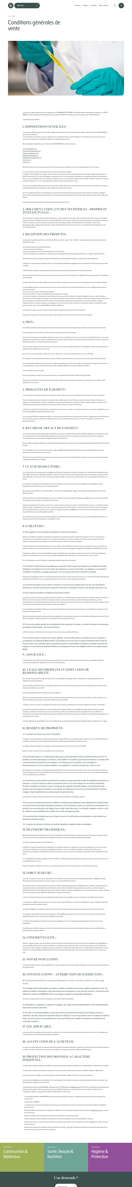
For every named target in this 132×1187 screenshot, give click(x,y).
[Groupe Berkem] (10, 5)
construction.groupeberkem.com (32, 151)
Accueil (10, 16)
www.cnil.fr (69, 1127)
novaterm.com (27, 160)
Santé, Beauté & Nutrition (60, 1154)
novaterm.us (26, 162)
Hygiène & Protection (99, 1154)
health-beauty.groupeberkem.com (32, 158)
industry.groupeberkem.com (30, 153)
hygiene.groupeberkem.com (30, 155)
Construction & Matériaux (15, 1154)
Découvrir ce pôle (11, 1167)
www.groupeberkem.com (30, 149)
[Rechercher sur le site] (115, 5)
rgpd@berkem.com (75, 1087)
